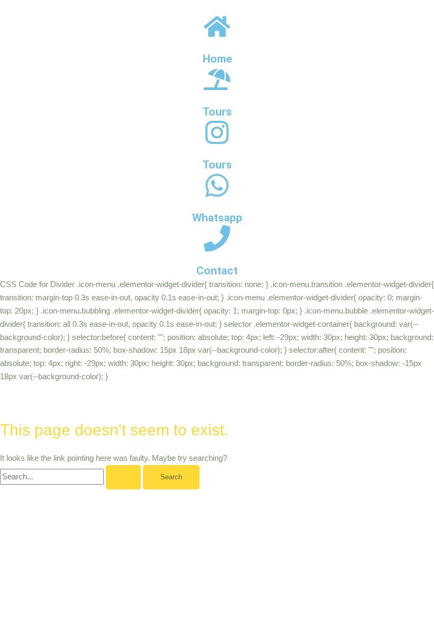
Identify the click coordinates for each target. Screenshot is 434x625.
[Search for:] (71, 476)
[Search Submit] (123, 477)
